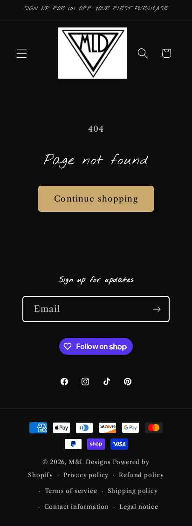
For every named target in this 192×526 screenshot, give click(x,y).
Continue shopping (96, 198)
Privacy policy (86, 475)
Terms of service (71, 490)
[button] (22, 53)
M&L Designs (90, 462)
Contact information (76, 506)
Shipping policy (133, 490)
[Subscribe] (157, 309)
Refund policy (141, 475)
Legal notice (138, 506)
